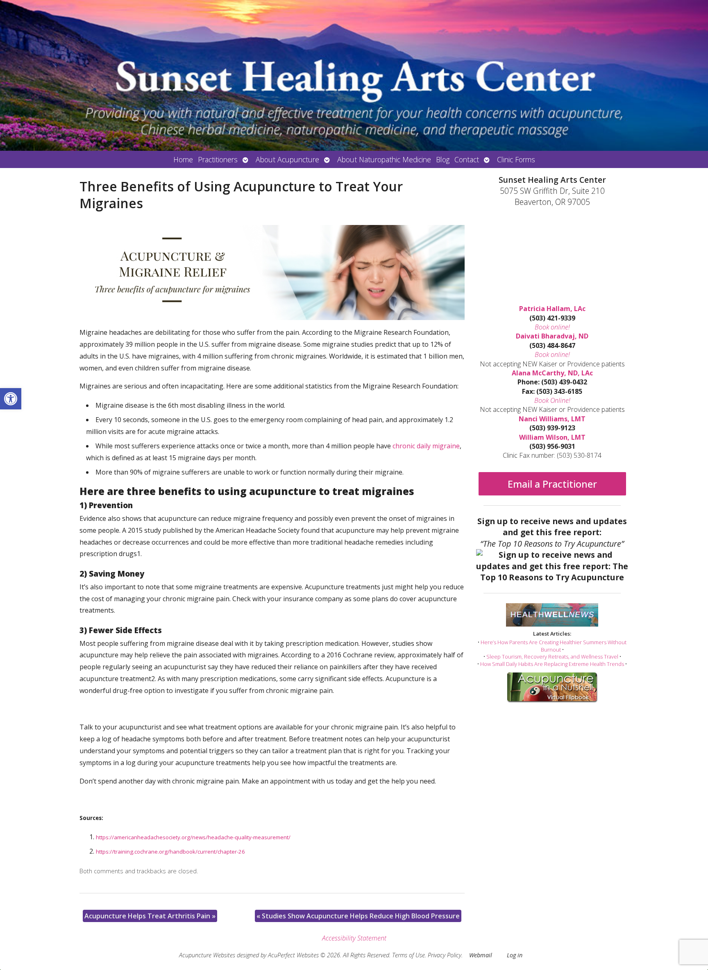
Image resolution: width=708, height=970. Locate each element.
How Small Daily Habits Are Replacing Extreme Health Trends (552, 664)
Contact (466, 159)
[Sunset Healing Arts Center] (354, 75)
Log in (514, 955)
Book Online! (552, 400)
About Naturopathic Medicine (384, 159)
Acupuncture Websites (207, 955)
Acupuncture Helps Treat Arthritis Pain (150, 915)
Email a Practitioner (552, 484)
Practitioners (218, 159)
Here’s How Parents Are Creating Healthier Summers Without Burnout (553, 645)
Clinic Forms (516, 159)
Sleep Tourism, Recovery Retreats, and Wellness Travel (552, 656)
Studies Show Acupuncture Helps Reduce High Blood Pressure (358, 915)
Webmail (480, 955)
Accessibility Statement (354, 938)
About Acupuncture (287, 159)
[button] (10, 398)
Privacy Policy (444, 955)
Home (183, 159)
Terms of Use (408, 955)
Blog (442, 159)
